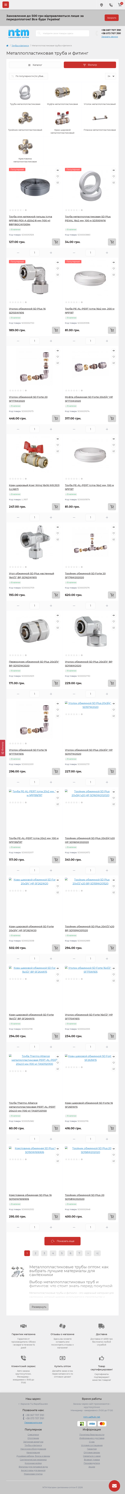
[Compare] (57, 182)
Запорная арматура (33, 1442)
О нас (92, 1442)
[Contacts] (111, 4)
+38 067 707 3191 (111, 30)
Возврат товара (92, 1459)
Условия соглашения (92, 1445)
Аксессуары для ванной (33, 1470)
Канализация (33, 1452)
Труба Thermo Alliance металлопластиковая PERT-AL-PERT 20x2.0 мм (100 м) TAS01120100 (32, 1106)
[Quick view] (57, 170)
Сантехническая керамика (33, 1459)
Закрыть (111, 17)
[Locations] (101, 4)
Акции (92, 1467)
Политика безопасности (91, 1434)
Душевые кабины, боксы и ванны (33, 1456)
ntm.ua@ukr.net (91, 1417)
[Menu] (5, 4)
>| (97, 1253)
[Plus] (50, 252)
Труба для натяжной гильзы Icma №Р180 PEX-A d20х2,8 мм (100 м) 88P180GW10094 (30, 220)
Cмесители (33, 1434)
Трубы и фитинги (20, 45)
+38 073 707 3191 (111, 33)
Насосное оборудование (33, 1449)
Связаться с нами (92, 1456)
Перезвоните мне (33, 1422)
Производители (92, 1463)
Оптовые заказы (92, 1452)
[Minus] (18, 252)
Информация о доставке (91, 1438)
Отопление (33, 1438)
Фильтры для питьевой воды (33, 1467)
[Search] (39, 33)
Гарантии (92, 1449)
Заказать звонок (109, 36)
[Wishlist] (57, 176)
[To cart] (56, 242)
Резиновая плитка (33, 1474)
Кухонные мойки (33, 1463)
